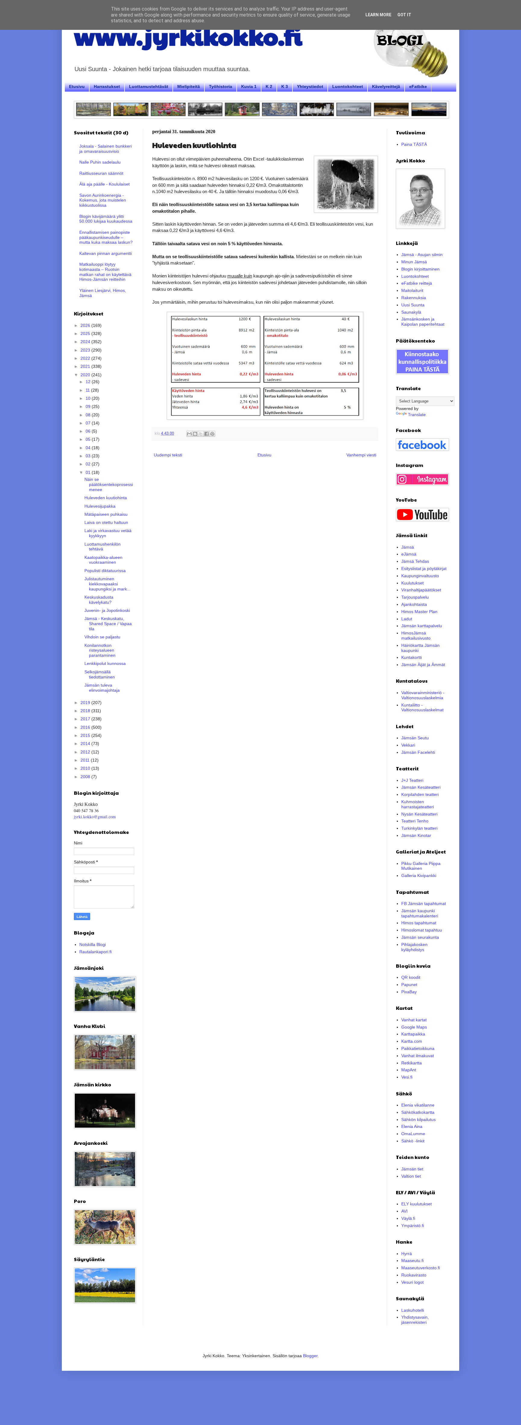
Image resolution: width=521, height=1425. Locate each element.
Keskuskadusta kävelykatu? (98, 600)
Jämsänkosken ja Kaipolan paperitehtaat (422, 322)
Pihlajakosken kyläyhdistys (414, 947)
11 (88, 390)
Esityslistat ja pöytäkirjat (424, 568)
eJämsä (408, 554)
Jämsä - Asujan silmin (422, 254)
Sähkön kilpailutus (418, 1119)
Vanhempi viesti (361, 455)
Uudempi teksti (168, 455)
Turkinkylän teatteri (419, 828)
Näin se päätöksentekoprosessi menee (108, 484)
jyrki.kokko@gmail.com (95, 816)
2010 (86, 768)
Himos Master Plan (419, 611)
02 (89, 464)
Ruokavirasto (413, 1275)
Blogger (310, 1355)
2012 (86, 752)
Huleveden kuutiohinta (105, 497)
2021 (86, 366)
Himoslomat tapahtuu (421, 930)
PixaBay (409, 991)
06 (89, 431)
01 (89, 472)
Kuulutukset (412, 583)
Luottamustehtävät (148, 86)
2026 (86, 325)
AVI (404, 1211)
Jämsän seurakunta (420, 937)
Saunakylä (411, 312)
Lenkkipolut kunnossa (105, 663)
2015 (86, 735)
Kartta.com (411, 1041)
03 (89, 455)
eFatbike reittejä (416, 283)
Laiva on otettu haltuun (106, 522)
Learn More (378, 14)
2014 (86, 743)
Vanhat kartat (414, 1019)
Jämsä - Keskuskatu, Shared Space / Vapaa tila (108, 623)
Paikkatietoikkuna (417, 1048)
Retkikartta (411, 1062)
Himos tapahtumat (418, 922)
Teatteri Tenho (414, 821)
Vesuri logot (412, 1282)
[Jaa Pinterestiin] (212, 434)
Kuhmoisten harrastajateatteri (417, 804)
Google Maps (414, 1027)
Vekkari (408, 745)
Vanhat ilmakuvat (417, 1055)
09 (89, 406)
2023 (86, 350)
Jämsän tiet (412, 1169)
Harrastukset (107, 86)
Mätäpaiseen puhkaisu (106, 514)
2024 (86, 341)
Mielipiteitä (188, 86)
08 (89, 414)
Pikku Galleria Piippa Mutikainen (420, 866)
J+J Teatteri (412, 780)
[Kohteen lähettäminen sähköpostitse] (189, 434)
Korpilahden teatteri (420, 794)
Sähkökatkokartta (417, 1112)
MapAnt (408, 1069)
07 (89, 423)
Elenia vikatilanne (417, 1105)
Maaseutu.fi (412, 1260)
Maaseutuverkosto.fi (420, 1267)
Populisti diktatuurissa (105, 570)
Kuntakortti (411, 657)
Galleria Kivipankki (418, 875)
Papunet (409, 984)
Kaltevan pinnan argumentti (105, 253)
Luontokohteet (347, 86)
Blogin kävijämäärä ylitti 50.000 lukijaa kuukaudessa (105, 219)
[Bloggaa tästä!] (195, 434)
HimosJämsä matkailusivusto (416, 635)
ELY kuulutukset (416, 1203)
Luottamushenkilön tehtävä (102, 547)
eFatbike (418, 86)
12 (89, 381)
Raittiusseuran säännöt (101, 173)
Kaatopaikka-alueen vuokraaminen (103, 560)
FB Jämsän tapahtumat (423, 903)
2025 (86, 333)
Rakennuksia (413, 297)
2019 (86, 702)
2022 (86, 358)
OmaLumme (413, 1133)
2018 (86, 710)
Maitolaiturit (412, 290)
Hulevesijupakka (99, 506)
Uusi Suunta (413, 304)
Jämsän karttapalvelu (421, 625)
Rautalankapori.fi (95, 951)
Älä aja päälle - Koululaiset (104, 184)
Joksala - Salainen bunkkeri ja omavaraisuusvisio (105, 149)
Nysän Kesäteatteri (419, 814)
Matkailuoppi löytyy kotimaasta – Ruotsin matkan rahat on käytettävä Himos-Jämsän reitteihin (105, 272)
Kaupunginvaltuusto (420, 575)
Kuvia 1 (249, 86)
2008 (86, 776)
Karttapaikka (413, 1034)
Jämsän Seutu (415, 737)
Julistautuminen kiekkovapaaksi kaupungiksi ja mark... (107, 583)
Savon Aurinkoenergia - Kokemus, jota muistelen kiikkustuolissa (102, 200)
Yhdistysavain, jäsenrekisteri (415, 1320)
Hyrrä (406, 1253)
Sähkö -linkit (413, 1140)
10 (89, 398)
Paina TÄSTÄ (414, 144)
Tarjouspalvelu (415, 597)
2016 (86, 727)
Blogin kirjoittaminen (420, 269)
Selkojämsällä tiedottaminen (99, 674)
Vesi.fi (406, 1077)
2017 (86, 718)
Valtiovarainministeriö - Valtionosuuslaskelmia (422, 695)
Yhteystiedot (310, 86)
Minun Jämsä (414, 261)
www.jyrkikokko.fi (188, 35)
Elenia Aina (411, 1126)
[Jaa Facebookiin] (207, 434)
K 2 (269, 86)
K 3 (284, 86)
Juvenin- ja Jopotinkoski (107, 610)
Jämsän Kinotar (416, 835)
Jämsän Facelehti (418, 752)
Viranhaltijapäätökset (421, 589)
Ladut (406, 618)
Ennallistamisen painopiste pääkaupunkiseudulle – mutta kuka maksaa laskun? (106, 237)
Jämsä (407, 547)
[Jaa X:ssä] (201, 434)
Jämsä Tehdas (415, 561)
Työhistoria (220, 86)
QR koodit (410, 977)
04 (89, 447)
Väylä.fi (408, 1218)
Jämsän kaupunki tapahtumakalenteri (419, 913)
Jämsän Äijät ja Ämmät (423, 664)
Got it (404, 14)
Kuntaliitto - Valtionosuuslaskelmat (422, 708)
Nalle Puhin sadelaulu (100, 162)
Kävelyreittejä (386, 86)
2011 (86, 760)
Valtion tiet (411, 1176)
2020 (86, 374)
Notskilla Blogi (92, 944)
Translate (417, 414)
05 (89, 439)
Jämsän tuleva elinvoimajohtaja (102, 688)
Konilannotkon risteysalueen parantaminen (99, 650)
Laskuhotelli (412, 1310)
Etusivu (77, 86)
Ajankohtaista (414, 604)
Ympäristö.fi (412, 1225)
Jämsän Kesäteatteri (420, 787)
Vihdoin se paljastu (102, 636)
